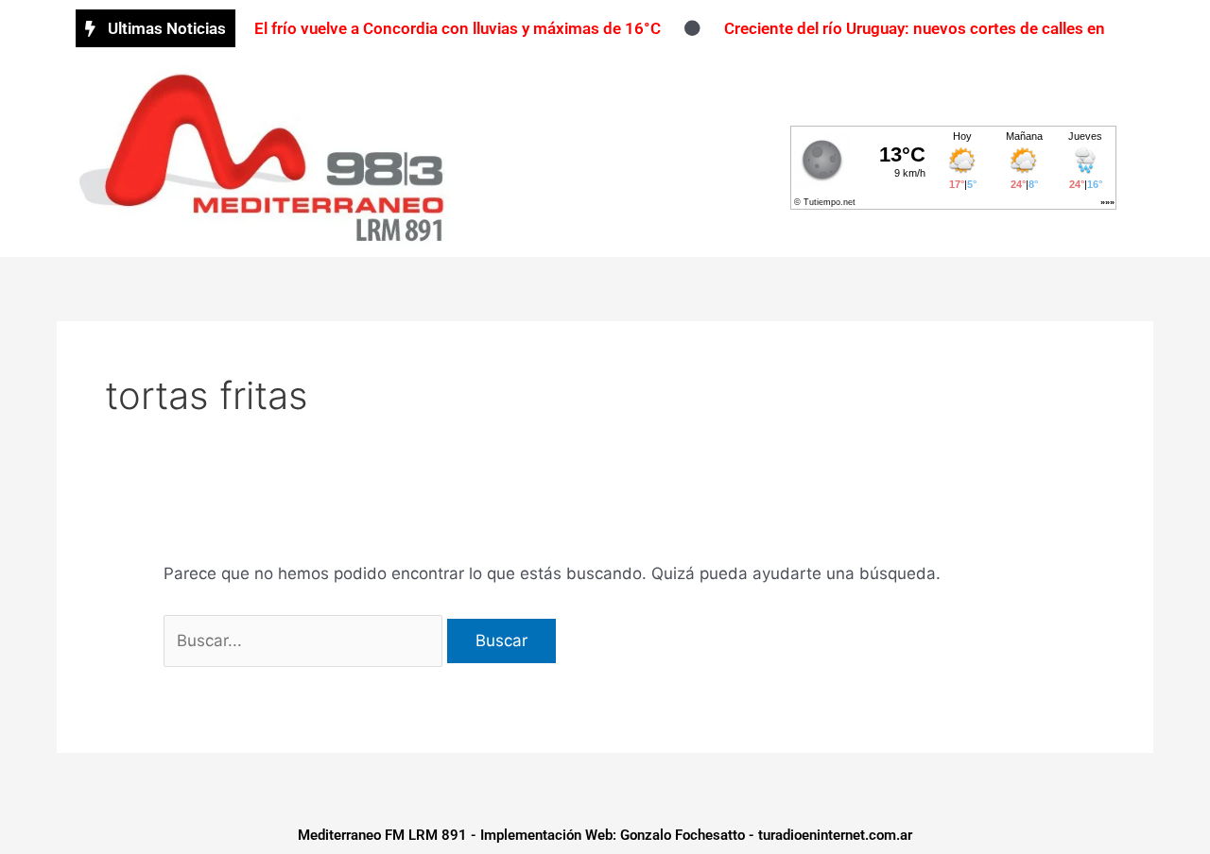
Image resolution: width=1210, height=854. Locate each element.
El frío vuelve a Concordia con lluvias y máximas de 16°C (457, 28)
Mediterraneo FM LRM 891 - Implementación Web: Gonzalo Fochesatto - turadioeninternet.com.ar (605, 835)
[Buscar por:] (305, 640)
